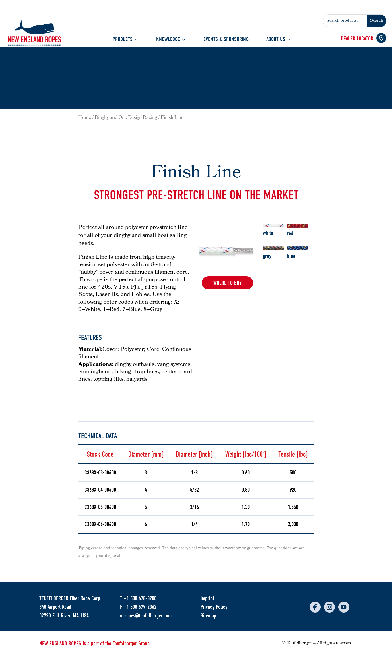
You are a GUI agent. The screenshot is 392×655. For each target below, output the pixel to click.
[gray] (273, 247)
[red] (297, 224)
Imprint (207, 598)
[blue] (297, 247)
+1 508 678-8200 (140, 598)
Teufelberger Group (131, 643)
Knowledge (168, 40)
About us (275, 40)
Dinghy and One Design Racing (126, 118)
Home (84, 118)
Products (122, 40)
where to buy (227, 283)
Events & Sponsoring (226, 40)
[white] (273, 224)
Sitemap (208, 615)
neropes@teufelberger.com (146, 615)
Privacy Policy (214, 607)
